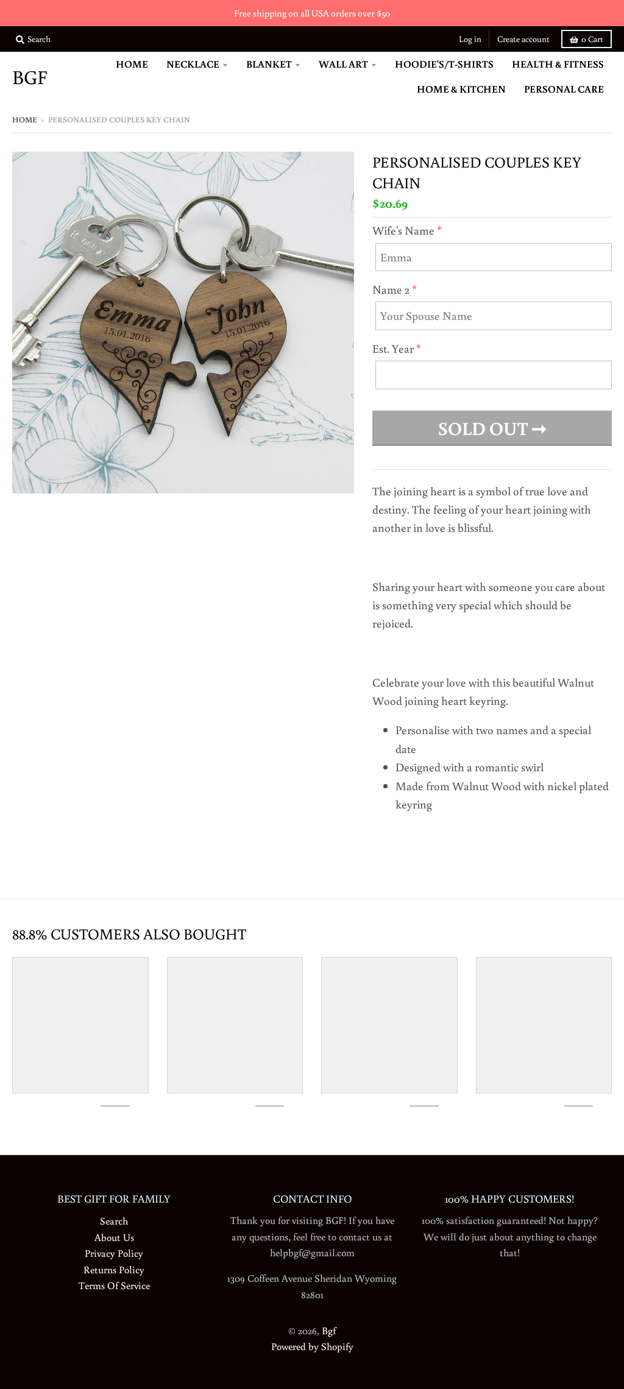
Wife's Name (403, 230)
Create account (523, 38)
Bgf (29, 77)
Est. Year (393, 348)
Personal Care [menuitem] (564, 88)
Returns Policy (113, 1269)
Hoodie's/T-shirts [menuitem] (444, 63)
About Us (114, 1237)
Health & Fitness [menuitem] (558, 63)
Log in (470, 38)
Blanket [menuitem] (269, 63)
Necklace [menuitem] (192, 63)
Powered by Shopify (312, 1346)
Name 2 (391, 289)
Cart (592, 38)
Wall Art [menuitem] (343, 63)
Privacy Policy (114, 1252)
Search (114, 1220)
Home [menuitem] (132, 63)
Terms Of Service (114, 1285)
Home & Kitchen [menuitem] (461, 88)
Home (24, 120)
